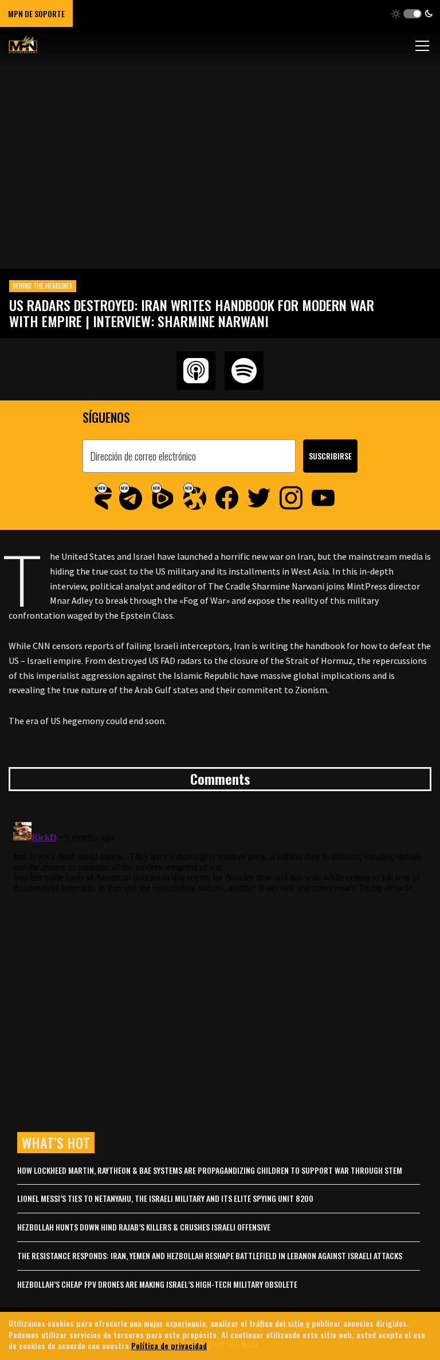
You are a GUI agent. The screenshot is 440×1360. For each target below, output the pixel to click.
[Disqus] (220, 960)
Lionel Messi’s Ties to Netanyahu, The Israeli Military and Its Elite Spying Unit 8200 (165, 1198)
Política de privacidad (169, 1345)
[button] (412, 13)
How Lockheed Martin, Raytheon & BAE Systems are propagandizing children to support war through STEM (209, 1170)
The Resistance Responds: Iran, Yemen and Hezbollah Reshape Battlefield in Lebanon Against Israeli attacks (209, 1255)
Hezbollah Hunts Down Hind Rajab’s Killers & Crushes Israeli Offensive (143, 1227)
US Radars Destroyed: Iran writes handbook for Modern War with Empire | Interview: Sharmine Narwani (191, 313)
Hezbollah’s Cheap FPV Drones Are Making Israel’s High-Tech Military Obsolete (157, 1284)
